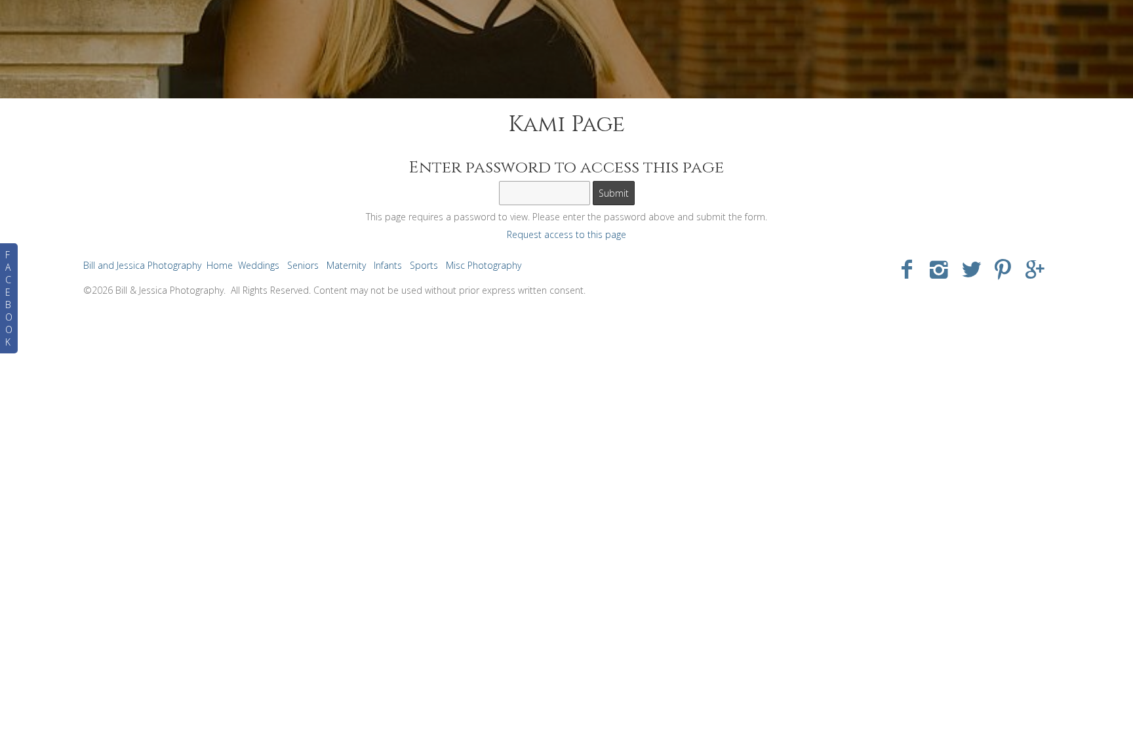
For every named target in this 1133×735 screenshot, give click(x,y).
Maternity (346, 265)
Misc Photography (483, 265)
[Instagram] (939, 268)
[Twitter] (971, 268)
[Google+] (1035, 268)
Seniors (303, 265)
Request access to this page (566, 234)
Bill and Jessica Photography (142, 265)
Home (220, 265)
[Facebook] (907, 268)
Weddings (258, 265)
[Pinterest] (1003, 268)
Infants (388, 265)
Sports (424, 265)
